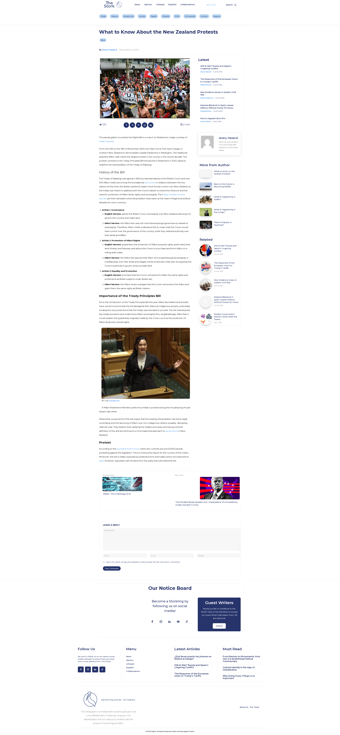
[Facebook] (126, 125)
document (150, 182)
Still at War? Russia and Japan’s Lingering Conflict (215, 67)
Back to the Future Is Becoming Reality (224, 185)
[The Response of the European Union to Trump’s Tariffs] (206, 267)
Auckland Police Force (128, 449)
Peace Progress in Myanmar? (223, 223)
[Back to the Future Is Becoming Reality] (206, 186)
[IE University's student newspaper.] (113, 5)
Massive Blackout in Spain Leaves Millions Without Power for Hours (216, 106)
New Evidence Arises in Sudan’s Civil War (225, 281)
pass (101, 460)
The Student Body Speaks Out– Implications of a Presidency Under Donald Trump (206, 503)
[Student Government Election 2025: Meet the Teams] (206, 319)
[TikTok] (186, 621)
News (103, 40)
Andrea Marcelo (206, 98)
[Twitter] (132, 125)
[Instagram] (161, 621)
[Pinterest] (138, 125)
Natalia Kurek (205, 85)
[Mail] (178, 621)
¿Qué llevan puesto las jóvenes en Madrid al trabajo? (192, 657)
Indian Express (106, 141)
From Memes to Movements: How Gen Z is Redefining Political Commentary (241, 658)
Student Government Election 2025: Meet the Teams (225, 317)
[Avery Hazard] (208, 144)
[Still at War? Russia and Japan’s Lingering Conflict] (206, 250)
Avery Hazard (109, 50)
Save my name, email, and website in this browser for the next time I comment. (143, 562)
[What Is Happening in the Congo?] (206, 212)
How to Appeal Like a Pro (212, 118)
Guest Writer (205, 121)
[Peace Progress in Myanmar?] (206, 225)
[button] (231, 5)
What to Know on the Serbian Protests (224, 172)
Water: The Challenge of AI (117, 494)
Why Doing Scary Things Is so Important (239, 677)
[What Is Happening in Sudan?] (206, 199)
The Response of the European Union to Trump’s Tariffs (224, 265)
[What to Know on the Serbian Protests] (206, 174)
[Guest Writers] (219, 614)
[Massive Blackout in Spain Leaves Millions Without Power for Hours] (206, 301)
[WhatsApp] (144, 125)
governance (172, 431)
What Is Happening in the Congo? (224, 210)
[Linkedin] (150, 125)
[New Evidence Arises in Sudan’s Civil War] (206, 284)
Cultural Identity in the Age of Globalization (239, 668)
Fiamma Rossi (206, 111)
